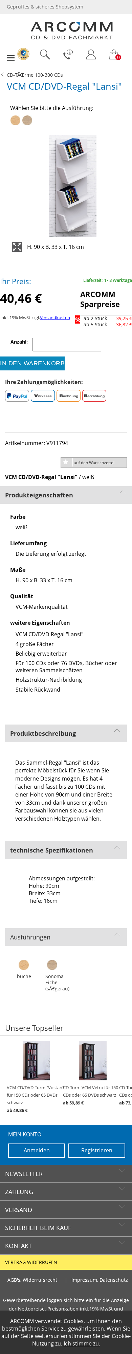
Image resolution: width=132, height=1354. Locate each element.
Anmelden (37, 1150)
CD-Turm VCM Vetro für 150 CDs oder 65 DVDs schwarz (90, 1095)
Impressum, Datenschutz (99, 1280)
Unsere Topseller (34, 1028)
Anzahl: (19, 342)
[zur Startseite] (71, 37)
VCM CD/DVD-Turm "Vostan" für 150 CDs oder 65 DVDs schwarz (35, 1099)
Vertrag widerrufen (31, 1262)
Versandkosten (55, 318)
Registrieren (96, 1150)
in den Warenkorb (32, 363)
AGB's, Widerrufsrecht (32, 1280)
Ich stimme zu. (82, 1343)
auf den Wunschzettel (94, 462)
